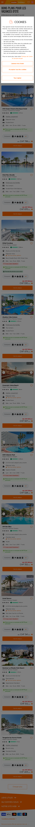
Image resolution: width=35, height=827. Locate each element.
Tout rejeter (17, 78)
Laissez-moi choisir (17, 63)
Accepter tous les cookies (17, 69)
